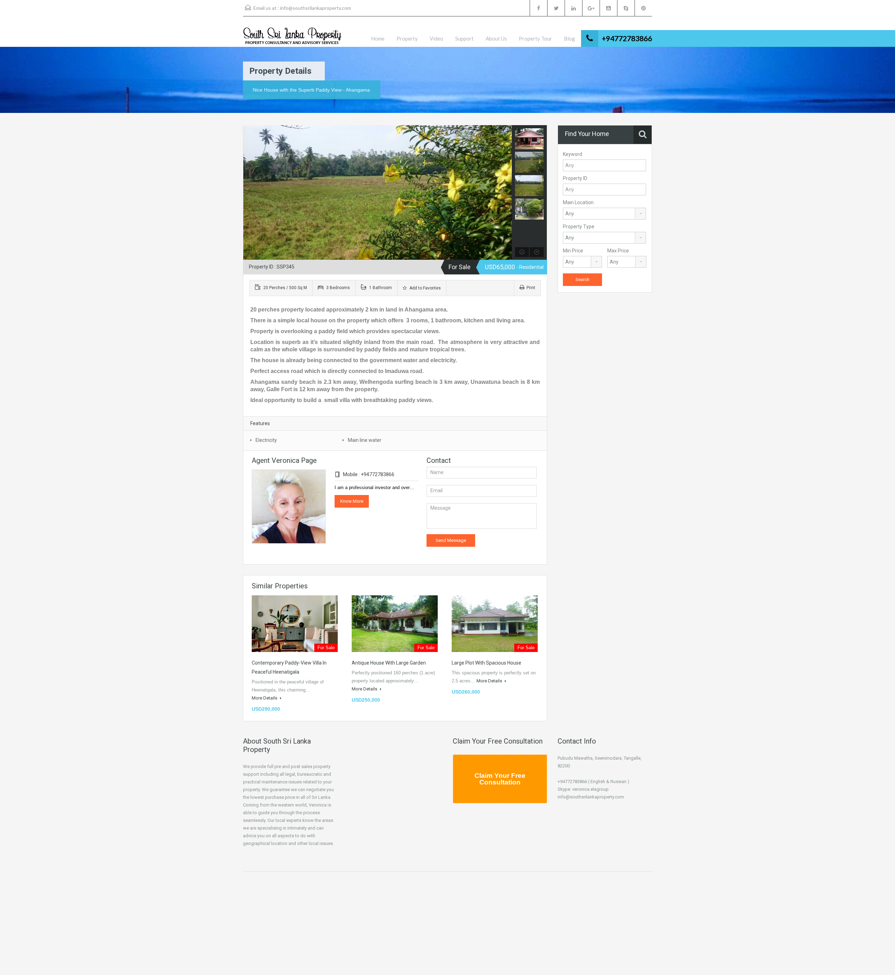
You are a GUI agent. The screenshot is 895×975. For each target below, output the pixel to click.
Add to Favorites (424, 288)
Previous (249, 192)
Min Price (573, 250)
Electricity (266, 440)
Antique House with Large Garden (389, 663)
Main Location (578, 202)
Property (407, 38)
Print (531, 287)
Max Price (618, 250)
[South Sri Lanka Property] (292, 37)
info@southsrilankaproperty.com (315, 8)
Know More (351, 501)
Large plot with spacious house (486, 663)
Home (378, 38)
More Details (265, 698)
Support (464, 38)
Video (436, 38)
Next (506, 192)
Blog (569, 38)
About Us (496, 38)
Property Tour (535, 38)
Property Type (578, 226)
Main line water (364, 440)
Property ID (575, 178)
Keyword (572, 154)
